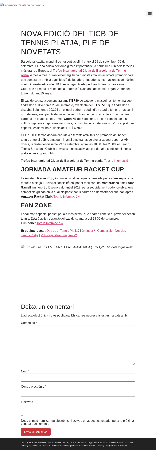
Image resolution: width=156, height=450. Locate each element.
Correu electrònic (33, 386)
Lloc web (27, 402)
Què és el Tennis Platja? (62, 230)
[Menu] (149, 13)
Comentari (29, 322)
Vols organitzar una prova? (59, 235)
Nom (25, 371)
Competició (105, 230)
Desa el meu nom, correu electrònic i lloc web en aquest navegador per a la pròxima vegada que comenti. (77, 422)
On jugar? (88, 230)
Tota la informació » (66, 196)
